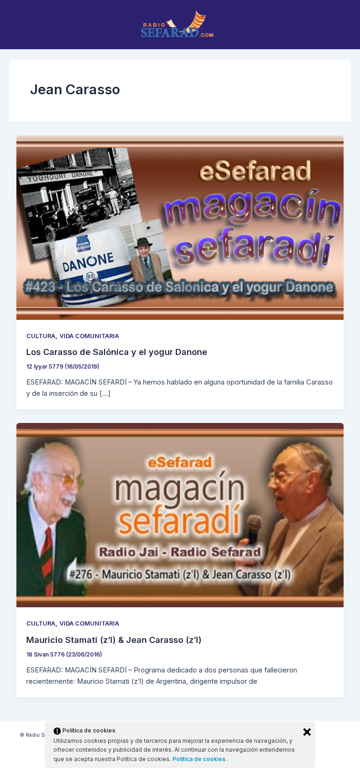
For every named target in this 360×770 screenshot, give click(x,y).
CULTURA (40, 336)
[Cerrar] (307, 732)
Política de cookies (199, 758)
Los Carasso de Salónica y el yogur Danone (116, 352)
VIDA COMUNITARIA (89, 336)
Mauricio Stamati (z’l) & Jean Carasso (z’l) (114, 639)
